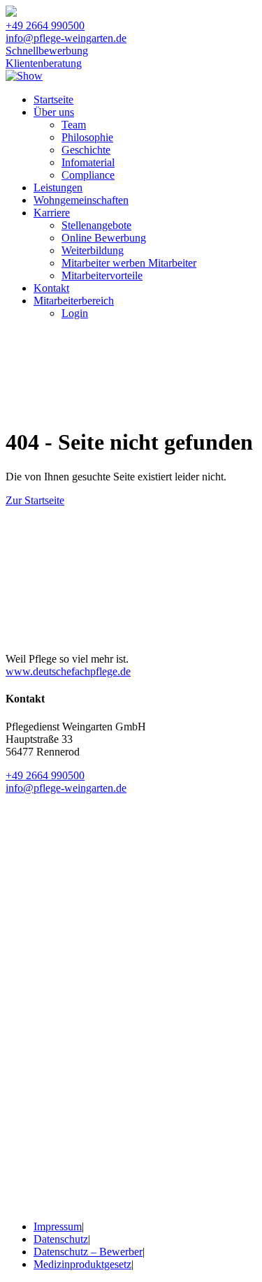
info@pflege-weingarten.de (66, 38)
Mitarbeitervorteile (102, 275)
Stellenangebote (96, 225)
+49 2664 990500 (45, 25)
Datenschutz (61, 1239)
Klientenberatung (44, 63)
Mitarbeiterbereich (74, 301)
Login (74, 313)
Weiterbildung (92, 250)
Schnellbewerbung (47, 51)
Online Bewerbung (103, 238)
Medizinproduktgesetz (82, 1264)
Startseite (53, 99)
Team (73, 125)
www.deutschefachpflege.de (68, 671)
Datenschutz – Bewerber (88, 1252)
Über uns (54, 112)
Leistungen (58, 187)
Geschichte (85, 150)
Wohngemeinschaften (81, 200)
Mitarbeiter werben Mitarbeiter (128, 263)
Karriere (52, 213)
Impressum (58, 1226)
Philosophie (87, 137)
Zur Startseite (35, 500)
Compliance (88, 175)
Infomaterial (88, 162)
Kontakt (51, 288)
